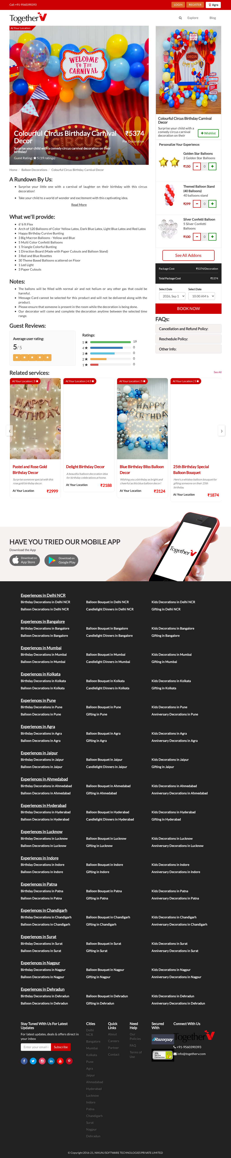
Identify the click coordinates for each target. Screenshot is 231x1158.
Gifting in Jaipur (163, 767)
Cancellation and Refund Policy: (183, 328)
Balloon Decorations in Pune (41, 714)
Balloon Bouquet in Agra (103, 733)
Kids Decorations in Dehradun (173, 996)
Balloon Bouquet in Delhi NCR (107, 602)
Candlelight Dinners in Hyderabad (110, 819)
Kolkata (91, 1055)
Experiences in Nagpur (40, 962)
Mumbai (92, 1048)
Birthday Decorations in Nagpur (43, 970)
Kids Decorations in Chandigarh (174, 917)
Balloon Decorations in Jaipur (41, 767)
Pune (89, 1062)
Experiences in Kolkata (40, 673)
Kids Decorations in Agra (169, 733)
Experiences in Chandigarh (44, 910)
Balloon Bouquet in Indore (104, 864)
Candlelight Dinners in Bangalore (109, 635)
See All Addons (188, 255)
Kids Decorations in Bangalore (173, 628)
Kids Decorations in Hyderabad (174, 812)
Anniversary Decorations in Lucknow (177, 846)
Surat (90, 1122)
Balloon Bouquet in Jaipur (104, 759)
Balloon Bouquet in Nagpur (105, 970)
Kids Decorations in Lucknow (172, 838)
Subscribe (61, 1047)
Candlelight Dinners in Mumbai (108, 662)
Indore (90, 1102)
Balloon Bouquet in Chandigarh (108, 917)
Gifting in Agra (96, 740)
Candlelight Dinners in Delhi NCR (110, 609)
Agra (89, 1068)
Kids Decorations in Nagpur (171, 970)
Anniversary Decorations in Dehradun (178, 1003)
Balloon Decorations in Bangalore (44, 635)
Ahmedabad (94, 1082)
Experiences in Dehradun (43, 989)
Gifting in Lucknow (99, 846)
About (112, 1034)
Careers (113, 1041)
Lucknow (92, 1095)
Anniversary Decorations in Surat (175, 951)
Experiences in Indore (39, 857)
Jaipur (90, 1075)
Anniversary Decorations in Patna (175, 898)
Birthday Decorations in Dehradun (45, 996)
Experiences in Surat (38, 936)
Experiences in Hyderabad (43, 805)
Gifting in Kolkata (164, 688)
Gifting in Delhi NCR (166, 609)
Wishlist (209, 133)
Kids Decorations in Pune (169, 707)
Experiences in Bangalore (43, 621)
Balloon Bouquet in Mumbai (105, 654)
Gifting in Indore (97, 872)
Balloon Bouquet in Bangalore (107, 628)
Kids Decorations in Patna (170, 891)
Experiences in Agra (38, 726)
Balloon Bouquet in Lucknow (106, 838)
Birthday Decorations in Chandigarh (46, 917)
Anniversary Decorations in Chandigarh (179, 924)
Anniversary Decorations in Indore (176, 872)
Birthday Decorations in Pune (41, 707)
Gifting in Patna (97, 898)
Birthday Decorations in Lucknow (44, 838)
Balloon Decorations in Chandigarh (45, 924)
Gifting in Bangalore (166, 635)
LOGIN (178, 4)
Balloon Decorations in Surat (41, 951)
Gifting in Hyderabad (166, 819)
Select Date (165, 289)
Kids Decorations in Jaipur (170, 759)
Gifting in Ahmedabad (101, 793)
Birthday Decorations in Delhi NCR (45, 602)
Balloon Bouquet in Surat (103, 943)
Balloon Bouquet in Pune (103, 707)
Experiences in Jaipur (39, 752)
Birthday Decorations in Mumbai (44, 654)
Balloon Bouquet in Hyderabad (107, 812)
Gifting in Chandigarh (101, 924)
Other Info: (167, 349)
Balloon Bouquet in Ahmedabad (108, 786)
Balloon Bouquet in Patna (104, 891)
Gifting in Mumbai (164, 662)
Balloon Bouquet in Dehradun (107, 996)
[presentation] (9, 430)
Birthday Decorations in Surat (41, 943)
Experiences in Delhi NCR (43, 595)
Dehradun (93, 1136)
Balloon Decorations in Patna (41, 898)
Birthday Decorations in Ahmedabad (46, 786)
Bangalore (93, 1041)
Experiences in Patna (39, 884)
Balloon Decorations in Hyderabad (45, 819)
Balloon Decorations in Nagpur (42, 977)
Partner (113, 1048)
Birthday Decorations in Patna (42, 891)
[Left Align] (17, 357)
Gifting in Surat (96, 951)
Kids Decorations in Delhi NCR (173, 602)
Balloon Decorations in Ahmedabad (46, 793)
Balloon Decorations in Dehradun (44, 1003)
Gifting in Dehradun (100, 1003)
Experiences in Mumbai (41, 647)
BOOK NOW (188, 308)
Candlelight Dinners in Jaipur (106, 767)
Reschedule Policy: (173, 339)
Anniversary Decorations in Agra (175, 740)
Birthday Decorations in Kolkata (43, 681)
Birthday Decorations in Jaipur (42, 759)
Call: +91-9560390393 (23, 4)
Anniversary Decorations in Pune (175, 714)
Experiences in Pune (38, 700)
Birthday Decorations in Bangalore (45, 628)
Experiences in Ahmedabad (44, 779)
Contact (113, 1054)
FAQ (133, 1045)
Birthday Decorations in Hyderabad (46, 812)
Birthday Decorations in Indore (42, 864)
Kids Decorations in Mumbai (172, 654)
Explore (192, 18)
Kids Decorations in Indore (170, 864)
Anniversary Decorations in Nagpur (176, 977)
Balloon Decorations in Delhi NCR (45, 609)
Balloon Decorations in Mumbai (43, 662)
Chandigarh (94, 1116)
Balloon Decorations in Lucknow (43, 846)
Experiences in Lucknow (41, 831)
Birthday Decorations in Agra (41, 733)
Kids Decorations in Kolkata (171, 681)
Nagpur (91, 1129)
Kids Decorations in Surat (169, 943)
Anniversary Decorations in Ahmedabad (180, 793)
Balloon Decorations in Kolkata (43, 688)
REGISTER (195, 4)
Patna (90, 1109)
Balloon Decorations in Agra (40, 740)
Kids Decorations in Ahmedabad (174, 786)
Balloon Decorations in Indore (42, 872)
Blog (213, 18)
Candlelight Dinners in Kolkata (107, 688)
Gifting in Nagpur (98, 977)
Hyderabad (94, 1089)
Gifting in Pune (96, 714)
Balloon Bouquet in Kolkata (105, 681)
